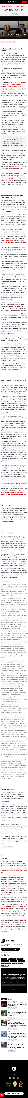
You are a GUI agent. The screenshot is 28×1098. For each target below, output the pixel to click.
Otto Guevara (20, 958)
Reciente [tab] (3, 999)
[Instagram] (18, 1078)
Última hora (4, 6)
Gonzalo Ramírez (4, 961)
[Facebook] (10, 1078)
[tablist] (14, 999)
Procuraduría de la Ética (17, 963)
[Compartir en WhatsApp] (2, 955)
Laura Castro (5, 833)
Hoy (9, 1010)
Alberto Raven (13, 961)
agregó (10, 299)
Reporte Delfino (14, 32)
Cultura (22, 6)
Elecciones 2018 (11, 958)
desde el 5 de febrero (11, 231)
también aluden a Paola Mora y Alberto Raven (12, 347)
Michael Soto (5, 801)
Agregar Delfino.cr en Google (9, 949)
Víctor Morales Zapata (5, 963)
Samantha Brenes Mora (12, 1007)
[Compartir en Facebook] (5, 955)
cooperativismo (4, 965)
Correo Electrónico (7, 982)
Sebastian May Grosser (12, 1017)
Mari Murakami (6, 821)
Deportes (17, 6)
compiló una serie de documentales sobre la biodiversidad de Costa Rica (14, 906)
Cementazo (3, 958)
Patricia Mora (21, 961)
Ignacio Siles (6, 894)
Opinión (10, 6)
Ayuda (14, 1074)
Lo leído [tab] (10, 999)
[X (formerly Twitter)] (14, 1078)
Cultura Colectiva (12, 1001)
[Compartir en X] (8, 955)
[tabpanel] (14, 1026)
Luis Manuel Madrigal (7, 847)
